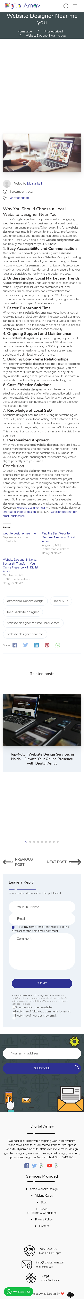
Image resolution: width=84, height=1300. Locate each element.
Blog (44, 1202)
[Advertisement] (42, 83)
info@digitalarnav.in (50, 1262)
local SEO (61, 601)
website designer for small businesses (33, 623)
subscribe (42, 1068)
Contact (44, 1226)
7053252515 (48, 1249)
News (43, 1209)
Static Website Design (44, 1189)
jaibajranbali (34, 183)
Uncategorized (19, 197)
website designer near (31, 507)
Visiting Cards (44, 1195)
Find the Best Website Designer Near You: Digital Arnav (58, 537)
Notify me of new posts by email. (36, 1015)
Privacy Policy (44, 1219)
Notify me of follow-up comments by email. (43, 1011)
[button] (26, 842)
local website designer (23, 612)
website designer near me (19, 533)
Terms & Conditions (43, 1212)
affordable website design (19, 511)
